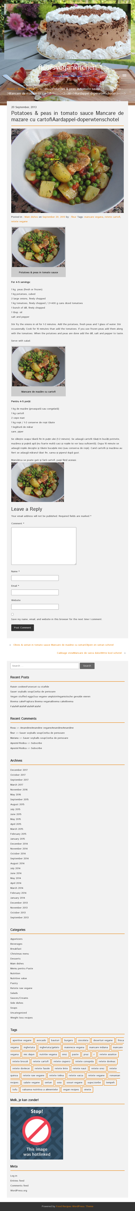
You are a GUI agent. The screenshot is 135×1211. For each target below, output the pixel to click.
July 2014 (15, 868)
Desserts (15, 958)
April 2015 (15, 824)
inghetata (29, 1047)
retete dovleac (107, 1061)
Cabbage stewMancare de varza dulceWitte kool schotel (89, 653)
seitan (48, 1082)
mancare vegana (93, 217)
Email (15, 586)
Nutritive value (18, 978)
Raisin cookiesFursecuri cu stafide (29, 687)
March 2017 (16, 785)
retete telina (56, 1075)
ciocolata (83, 1040)
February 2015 (18, 834)
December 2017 (19, 770)
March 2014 (16, 888)
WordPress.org (18, 1190)
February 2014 (18, 893)
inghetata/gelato (49, 1047)
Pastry (14, 983)
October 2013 (18, 912)
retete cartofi (112, 217)
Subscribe (36, 743)
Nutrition (15, 973)
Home (11, 89)
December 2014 (19, 844)
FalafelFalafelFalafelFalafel (25, 706)
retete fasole (42, 1068)
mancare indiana (98, 1047)
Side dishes (16, 1003)
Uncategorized (18, 1013)
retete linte (61, 1068)
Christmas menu (19, 954)
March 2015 (16, 829)
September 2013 (19, 917)
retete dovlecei (21, 1068)
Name (15, 571)
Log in (13, 1176)
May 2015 (15, 819)
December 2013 (19, 903)
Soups (13, 1008)
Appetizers (16, 939)
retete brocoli (20, 1061)
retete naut (79, 1068)
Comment (17, 523)
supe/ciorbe (94, 1082)
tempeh (110, 1082)
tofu (14, 1089)
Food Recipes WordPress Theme (74, 1206)
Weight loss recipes (21, 1018)
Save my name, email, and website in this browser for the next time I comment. (56, 619)
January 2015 (17, 839)
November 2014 (19, 848)
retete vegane (19, 221)
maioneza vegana (74, 1047)
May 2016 (15, 794)
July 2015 (15, 809)
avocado (41, 1040)
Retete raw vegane (21, 988)
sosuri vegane (74, 1082)
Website (16, 600)
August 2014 (17, 863)
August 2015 (17, 804)
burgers (68, 1040)
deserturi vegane (103, 1040)
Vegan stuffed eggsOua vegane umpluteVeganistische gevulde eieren (50, 696)
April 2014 (15, 883)
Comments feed (19, 1185)
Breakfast (15, 949)
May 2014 (15, 878)
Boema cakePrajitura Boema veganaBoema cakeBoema (41, 701)
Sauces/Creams (19, 998)
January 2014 (17, 898)
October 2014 (18, 853)
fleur (73, 217)
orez (64, 1054)
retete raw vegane (33, 1075)
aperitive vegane (21, 1040)
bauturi (55, 1040)
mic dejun (29, 1054)
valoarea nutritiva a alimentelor (40, 1089)
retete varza (76, 1075)
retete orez (97, 1068)
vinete (87, 1089)
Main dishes (26, 89)
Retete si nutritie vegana (67, 71)
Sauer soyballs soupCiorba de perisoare (33, 691)
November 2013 (19, 908)
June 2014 (16, 873)
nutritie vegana (48, 1054)
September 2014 (19, 858)
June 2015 (15, 814)
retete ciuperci (62, 1061)
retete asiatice (108, 1054)
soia (59, 1082)
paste (75, 1054)
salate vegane (32, 1082)
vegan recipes (71, 1089)
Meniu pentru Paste (21, 968)
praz (86, 1054)
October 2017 (18, 775)
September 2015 (19, 799)
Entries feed (17, 1181)
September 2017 (19, 780)
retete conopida (84, 1061)
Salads (14, 993)
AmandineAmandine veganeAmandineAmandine (47, 728)
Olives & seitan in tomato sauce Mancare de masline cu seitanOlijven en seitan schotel (63, 645)
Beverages (16, 944)
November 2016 (19, 789)
